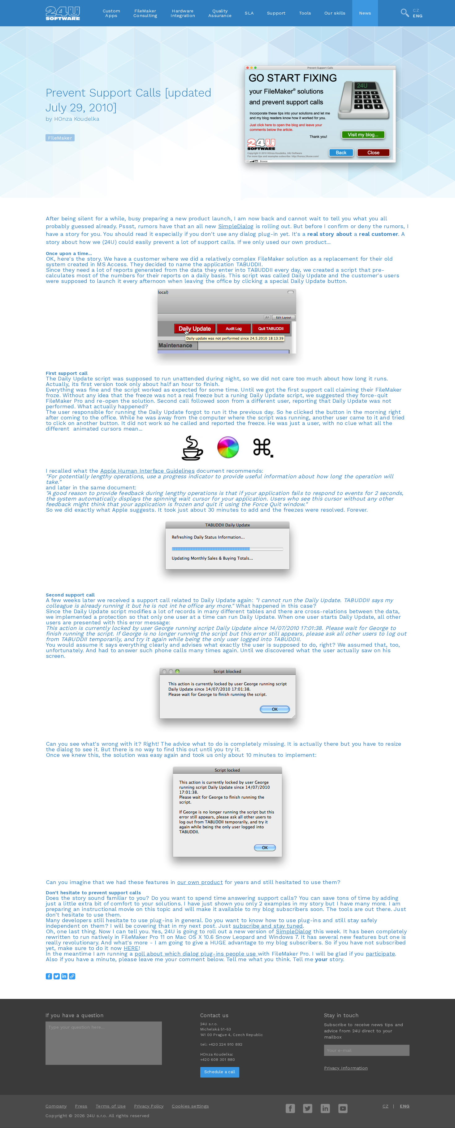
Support (276, 13)
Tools (305, 13)
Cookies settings (190, 1106)
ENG (417, 16)
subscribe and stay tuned (268, 925)
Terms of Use (111, 1106)
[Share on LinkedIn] (64, 976)
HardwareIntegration (183, 13)
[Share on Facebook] (49, 976)
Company (56, 1106)
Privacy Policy (149, 1106)
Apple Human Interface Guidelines (147, 470)
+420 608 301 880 (217, 1059)
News (365, 13)
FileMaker (60, 138)
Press (81, 1106)
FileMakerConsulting (145, 13)
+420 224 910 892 (225, 1044)
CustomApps (111, 13)
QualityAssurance (220, 13)
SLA (249, 13)
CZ (416, 10)
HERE (131, 948)
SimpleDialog (236, 226)
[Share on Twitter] (57, 976)
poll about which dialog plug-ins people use (196, 953)
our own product (200, 882)
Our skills (334, 13)
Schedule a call (219, 1071)
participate (380, 953)
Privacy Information (346, 1067)
